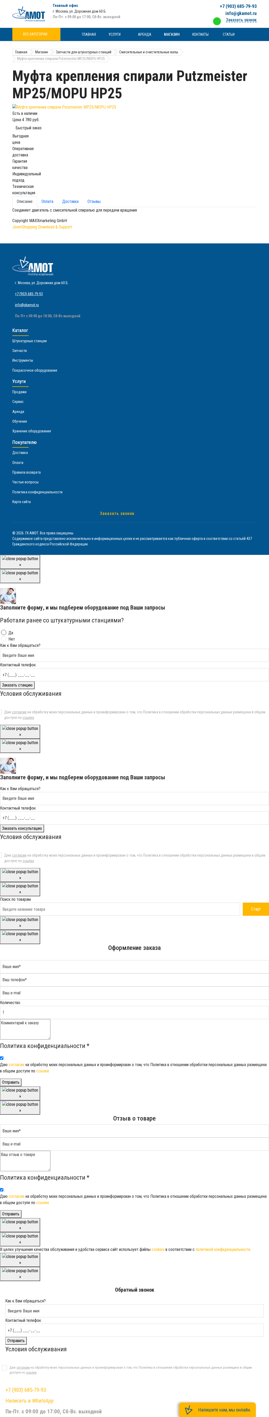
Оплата (17, 463)
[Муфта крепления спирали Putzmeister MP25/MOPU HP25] (134, 107)
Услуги (114, 34)
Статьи (229, 34)
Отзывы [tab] (94, 201)
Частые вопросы (25, 482)
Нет (11, 639)
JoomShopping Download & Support (42, 226)
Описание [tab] (25, 201)
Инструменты (22, 360)
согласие (19, 712)
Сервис (18, 402)
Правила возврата (26, 472)
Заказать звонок (117, 513)
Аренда (144, 34)
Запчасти (19, 351)
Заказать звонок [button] (241, 19)
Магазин (172, 34)
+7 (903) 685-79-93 (238, 6)
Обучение (19, 421)
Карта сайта (21, 502)
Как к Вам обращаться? (20, 645)
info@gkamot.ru (241, 13)
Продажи (19, 392)
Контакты (200, 34)
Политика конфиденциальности (37, 492)
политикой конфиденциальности (223, 1249)
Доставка (20, 453)
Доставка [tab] (70, 201)
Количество (10, 1002)
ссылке (28, 717)
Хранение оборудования (31, 431)
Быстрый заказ (29, 127)
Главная (89, 34)
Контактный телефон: (18, 664)
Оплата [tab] (47, 201)
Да (10, 632)
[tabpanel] (134, 210)
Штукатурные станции (29, 341)
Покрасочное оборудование (34, 370)
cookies (158, 1249)
